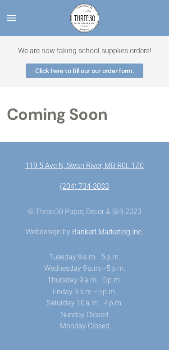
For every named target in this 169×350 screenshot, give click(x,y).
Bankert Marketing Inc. (107, 231)
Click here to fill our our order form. (84, 71)
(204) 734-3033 (84, 186)
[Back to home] (84, 18)
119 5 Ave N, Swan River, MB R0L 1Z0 (84, 165)
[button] (11, 18)
